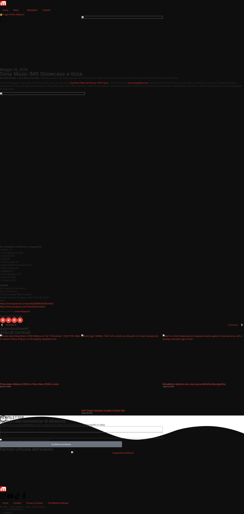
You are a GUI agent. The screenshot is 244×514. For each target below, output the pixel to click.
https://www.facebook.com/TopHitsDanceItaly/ (22, 306)
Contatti (46, 10)
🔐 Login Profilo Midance (12, 14)
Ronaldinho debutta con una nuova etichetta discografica (194, 384)
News (16, 10)
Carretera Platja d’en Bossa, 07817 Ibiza (89, 83)
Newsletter (32, 10)
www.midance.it (22, 311)
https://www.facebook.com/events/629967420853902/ (27, 303)
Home (5, 10)
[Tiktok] (17, 496)
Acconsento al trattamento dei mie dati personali (25, 440)
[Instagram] (3, 496)
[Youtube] (10, 496)
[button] (3, 320)
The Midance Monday (58, 503)
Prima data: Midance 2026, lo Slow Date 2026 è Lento (29, 384)
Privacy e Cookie (34, 503)
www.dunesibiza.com (138, 83)
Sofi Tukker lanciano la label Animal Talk (103, 410)
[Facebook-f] (24, 496)
